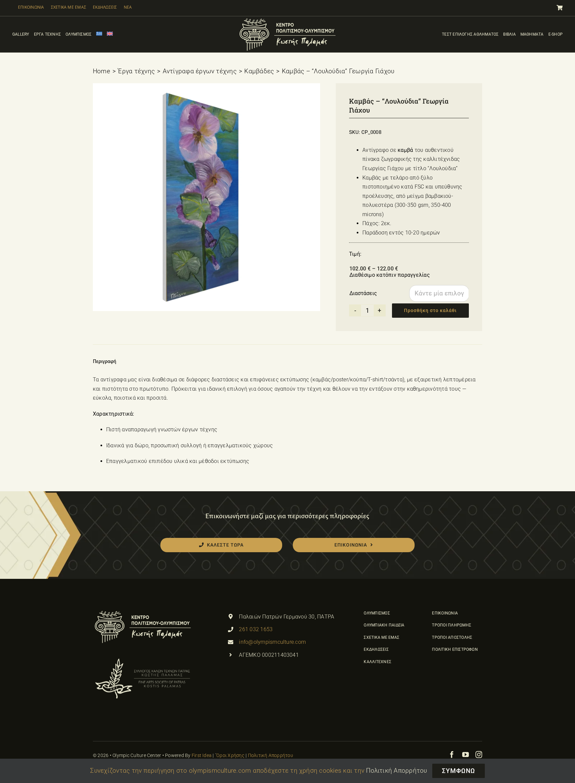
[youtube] (465, 754)
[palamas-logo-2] (143, 659)
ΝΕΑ (128, 7)
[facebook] (452, 754)
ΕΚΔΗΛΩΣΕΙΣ (105, 7)
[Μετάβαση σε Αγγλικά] (109, 34)
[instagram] (479, 754)
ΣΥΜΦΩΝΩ (458, 771)
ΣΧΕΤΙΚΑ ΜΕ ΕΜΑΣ (69, 7)
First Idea (202, 755)
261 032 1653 (256, 629)
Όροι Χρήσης (230, 755)
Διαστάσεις (363, 293)
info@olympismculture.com (272, 642)
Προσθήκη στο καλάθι (430, 310)
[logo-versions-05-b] (287, 19)
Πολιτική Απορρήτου (270, 755)
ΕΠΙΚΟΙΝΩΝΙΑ (31, 7)
